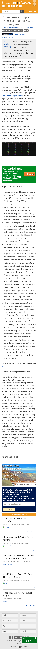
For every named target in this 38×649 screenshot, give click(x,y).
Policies (24, 631)
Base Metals (18, 30)
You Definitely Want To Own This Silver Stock (17, 575)
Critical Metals (7, 30)
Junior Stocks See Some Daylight (14, 520)
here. (4, 366)
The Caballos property (12, 95)
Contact (25, 620)
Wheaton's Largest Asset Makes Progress (18, 594)
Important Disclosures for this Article (18, 27)
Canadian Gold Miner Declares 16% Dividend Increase (18, 557)
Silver (26, 30)
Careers (6, 631)
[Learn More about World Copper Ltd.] (19, 475)
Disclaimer (7, 620)
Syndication (26, 626)
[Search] (22, 11)
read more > (30, 531)
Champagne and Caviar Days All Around (19, 538)
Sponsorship (8, 626)
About (24, 615)
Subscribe (29, 174)
